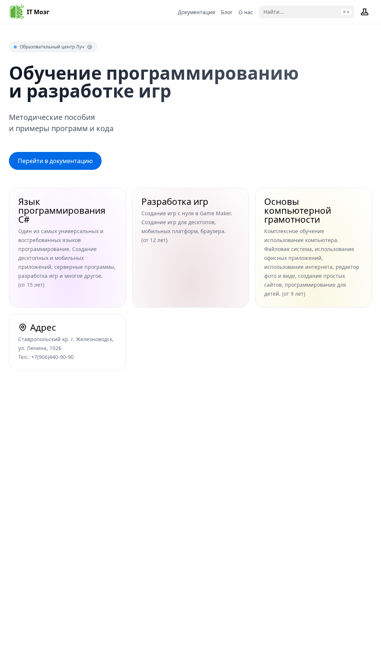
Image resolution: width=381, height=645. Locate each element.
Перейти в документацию (55, 161)
